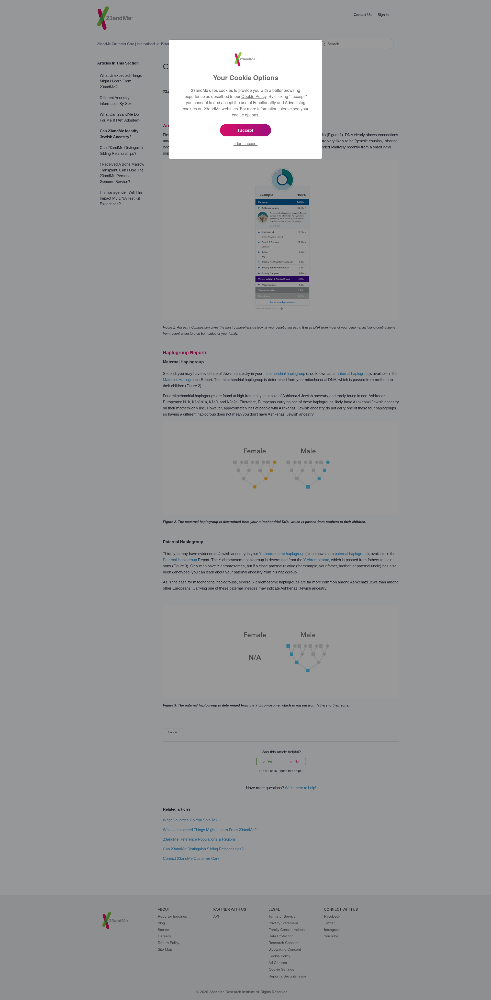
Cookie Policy (253, 96)
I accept (245, 130)
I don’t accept (245, 143)
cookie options (245, 115)
